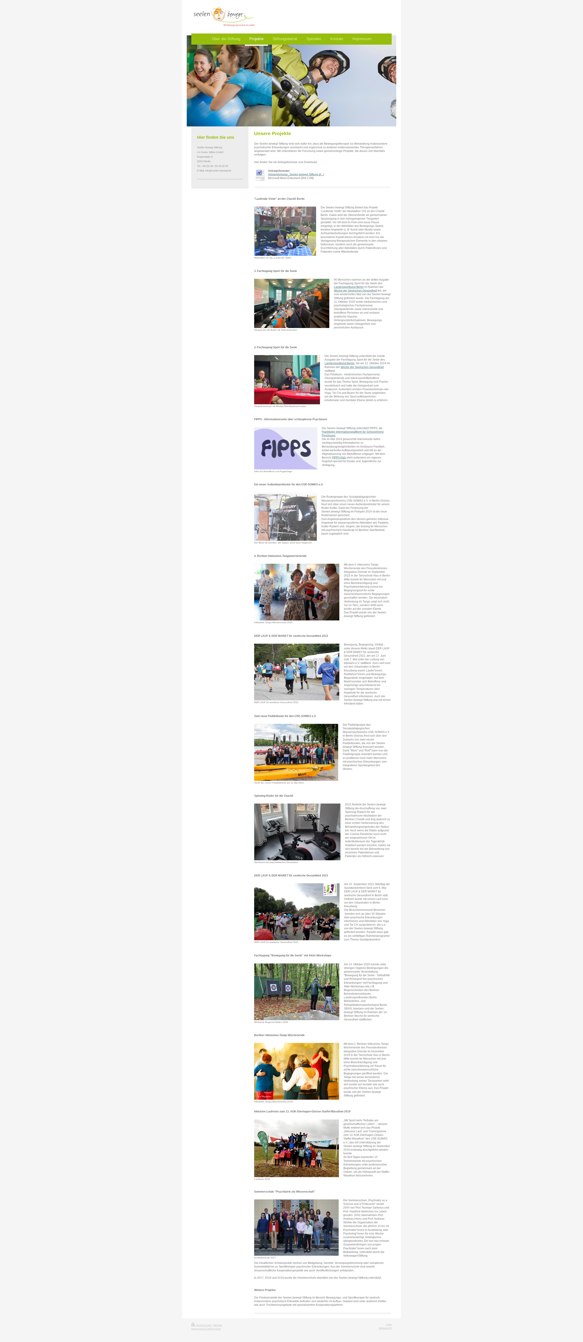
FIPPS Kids (339, 457)
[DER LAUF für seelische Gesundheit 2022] (296, 672)
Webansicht (385, 1328)
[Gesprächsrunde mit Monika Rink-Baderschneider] (287, 379)
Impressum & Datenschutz (206, 1328)
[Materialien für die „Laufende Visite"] (285, 231)
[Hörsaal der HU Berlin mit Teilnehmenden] (291, 303)
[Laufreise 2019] (296, 1148)
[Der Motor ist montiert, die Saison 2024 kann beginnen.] (285, 516)
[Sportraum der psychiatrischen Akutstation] (297, 832)
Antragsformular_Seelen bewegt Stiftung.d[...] (296, 174)
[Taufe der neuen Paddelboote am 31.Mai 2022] (296, 752)
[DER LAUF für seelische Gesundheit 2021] (297, 911)
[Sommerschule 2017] (296, 1227)
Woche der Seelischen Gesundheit (355, 290)
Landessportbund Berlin (349, 287)
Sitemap (217, 1325)
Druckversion (203, 1325)
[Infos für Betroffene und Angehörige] (285, 448)
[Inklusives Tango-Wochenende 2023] (296, 592)
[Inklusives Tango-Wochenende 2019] (296, 1071)
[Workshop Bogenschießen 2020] (296, 991)
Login (389, 1324)
